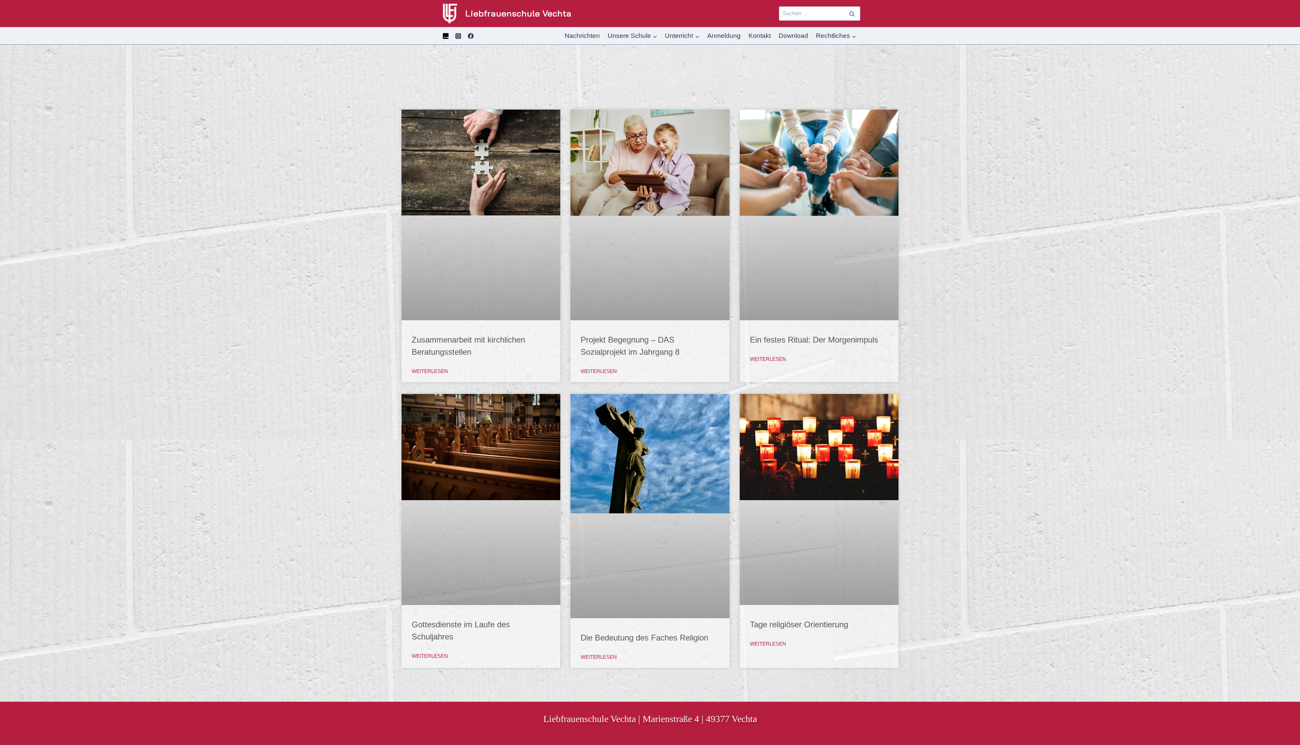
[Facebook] (471, 36)
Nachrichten (582, 35)
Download (793, 35)
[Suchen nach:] (819, 13)
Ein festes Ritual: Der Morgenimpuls (814, 339)
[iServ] (445, 36)
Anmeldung (724, 35)
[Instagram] (458, 36)
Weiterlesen (430, 371)
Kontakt (760, 35)
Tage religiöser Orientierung (799, 624)
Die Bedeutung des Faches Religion (644, 637)
